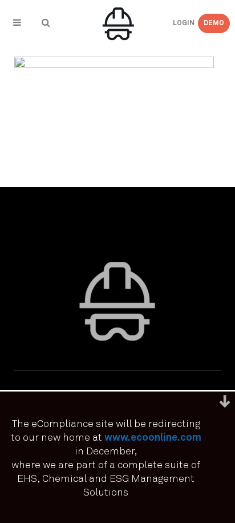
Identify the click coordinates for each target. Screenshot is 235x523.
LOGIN (174, 23)
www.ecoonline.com (152, 438)
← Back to (44, 63)
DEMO (214, 23)
